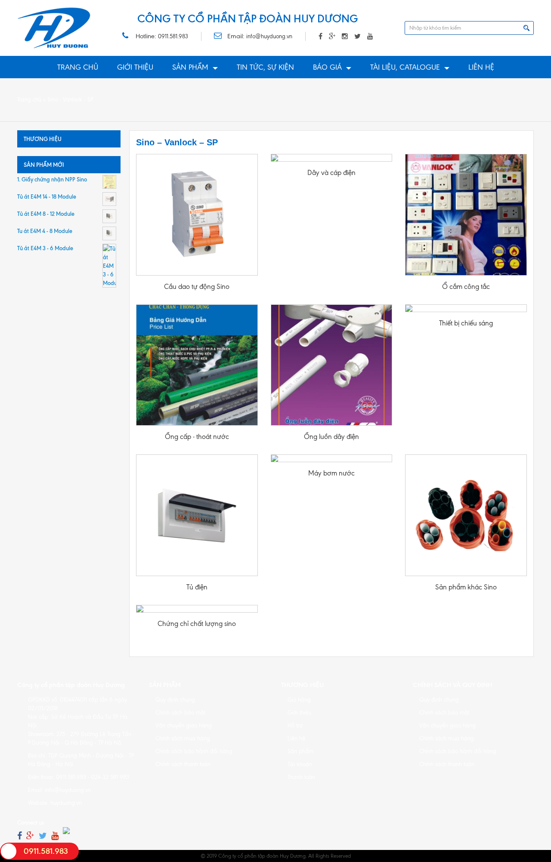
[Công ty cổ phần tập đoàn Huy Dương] (54, 27)
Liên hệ (481, 67)
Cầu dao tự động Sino (196, 286)
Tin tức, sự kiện (265, 67)
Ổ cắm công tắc (466, 286)
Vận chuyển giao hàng (183, 725)
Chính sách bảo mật (180, 712)
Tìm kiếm (526, 28)
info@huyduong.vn (269, 36)
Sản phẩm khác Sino (466, 587)
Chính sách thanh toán (182, 764)
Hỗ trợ (295, 725)
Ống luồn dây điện (331, 437)
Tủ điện (196, 587)
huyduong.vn (66, 803)
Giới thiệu (135, 67)
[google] (30, 836)
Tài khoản (300, 764)
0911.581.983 (173, 36)
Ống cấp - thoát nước (197, 437)
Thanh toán (301, 777)
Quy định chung (175, 699)
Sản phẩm (190, 67)
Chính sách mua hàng (182, 738)
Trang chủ (77, 67)
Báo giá (327, 67)
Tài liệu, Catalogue (405, 67)
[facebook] (19, 836)
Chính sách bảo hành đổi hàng (193, 751)
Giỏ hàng (299, 699)
